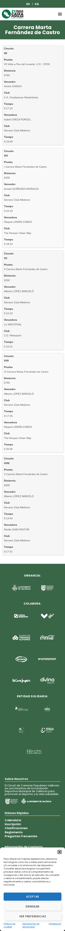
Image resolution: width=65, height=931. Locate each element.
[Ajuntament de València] (36, 801)
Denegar (32, 906)
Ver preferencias (32, 916)
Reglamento (14, 832)
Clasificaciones (16, 828)
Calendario (13, 820)
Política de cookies (9, 925)
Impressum (55, 923)
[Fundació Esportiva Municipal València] (11, 801)
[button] (59, 852)
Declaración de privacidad (30, 925)
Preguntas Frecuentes (21, 836)
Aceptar (32, 896)
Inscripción (13, 824)
